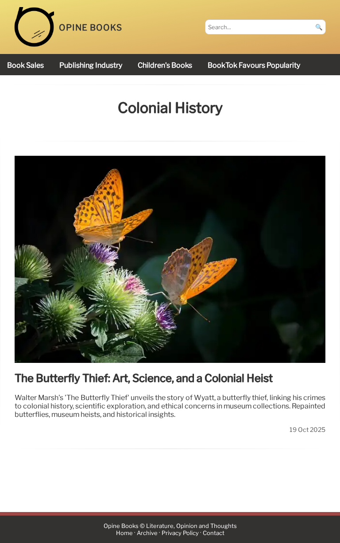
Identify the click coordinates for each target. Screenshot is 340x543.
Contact (213, 533)
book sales (25, 65)
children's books (165, 65)
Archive (147, 533)
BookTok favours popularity (254, 65)
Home (124, 533)
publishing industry (90, 65)
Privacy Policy (180, 533)
